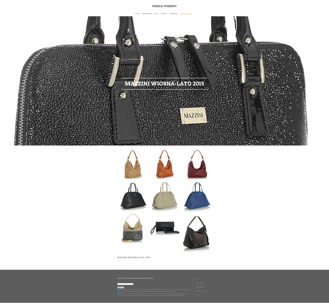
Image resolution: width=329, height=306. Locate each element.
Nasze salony (199, 283)
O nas (197, 279)
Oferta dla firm (200, 287)
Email (119, 282)
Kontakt (198, 294)
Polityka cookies (200, 291)
